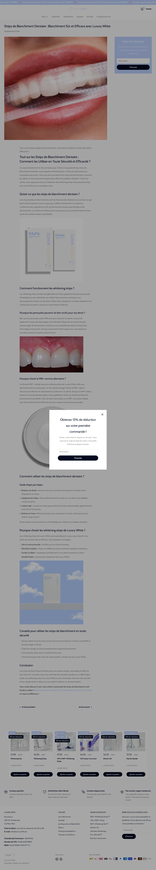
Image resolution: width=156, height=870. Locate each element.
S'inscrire (78, 458)
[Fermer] (102, 414)
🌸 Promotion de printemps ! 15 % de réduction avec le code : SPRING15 (33, 2)
